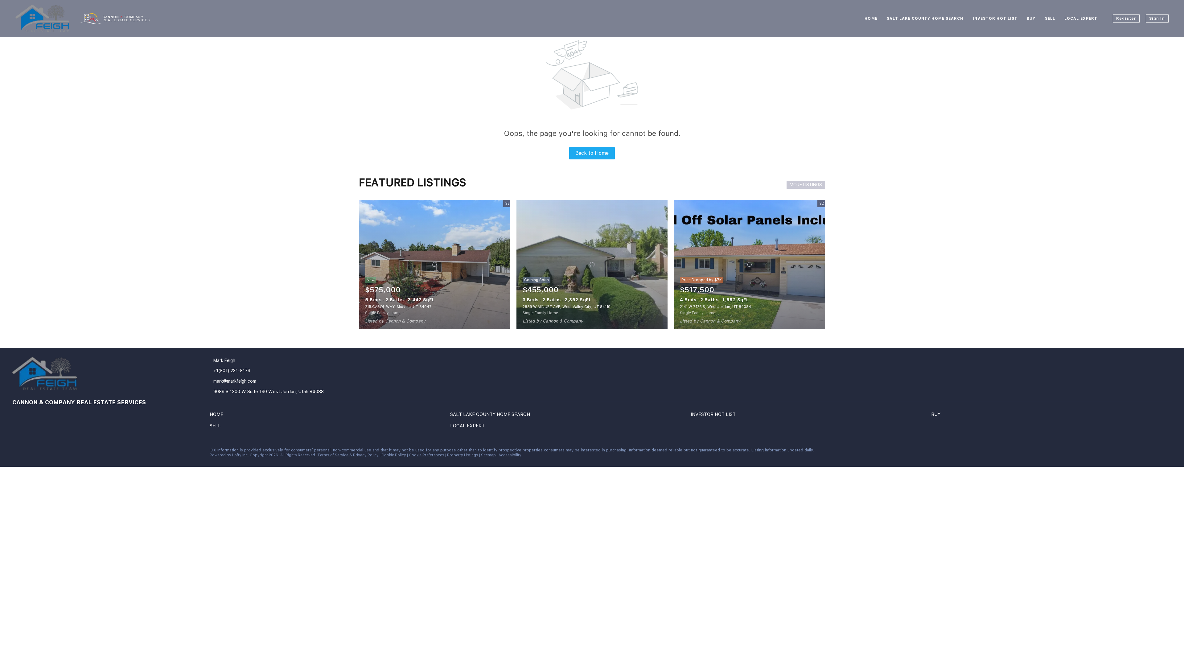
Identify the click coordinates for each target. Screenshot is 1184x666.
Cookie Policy (393, 455)
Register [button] (1126, 18)
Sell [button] (1050, 18)
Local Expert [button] (1080, 18)
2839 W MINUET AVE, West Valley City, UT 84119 (566, 307)
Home (871, 18)
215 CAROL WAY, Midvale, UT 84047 (398, 307)
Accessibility (510, 455)
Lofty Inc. (240, 455)
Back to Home (592, 153)
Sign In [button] (1157, 18)
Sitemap (488, 455)
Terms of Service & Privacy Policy (348, 455)
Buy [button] (1031, 18)
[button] (218, 415)
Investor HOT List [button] (995, 18)
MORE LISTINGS (806, 184)
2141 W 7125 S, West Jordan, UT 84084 (715, 307)
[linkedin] (17, 451)
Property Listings (462, 455)
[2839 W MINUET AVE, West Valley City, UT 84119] (592, 264)
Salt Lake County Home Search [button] (925, 18)
